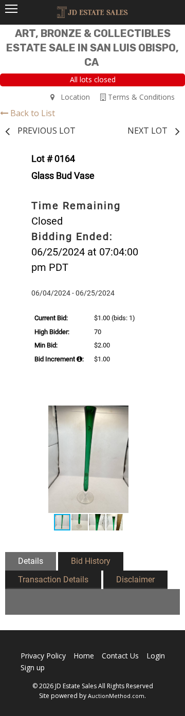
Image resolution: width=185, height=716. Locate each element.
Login (155, 655)
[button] (160, 415)
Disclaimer (135, 579)
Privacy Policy (43, 655)
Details (30, 561)
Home (83, 655)
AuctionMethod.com (116, 696)
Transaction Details (53, 579)
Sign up (33, 667)
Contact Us (120, 655)
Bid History (90, 561)
